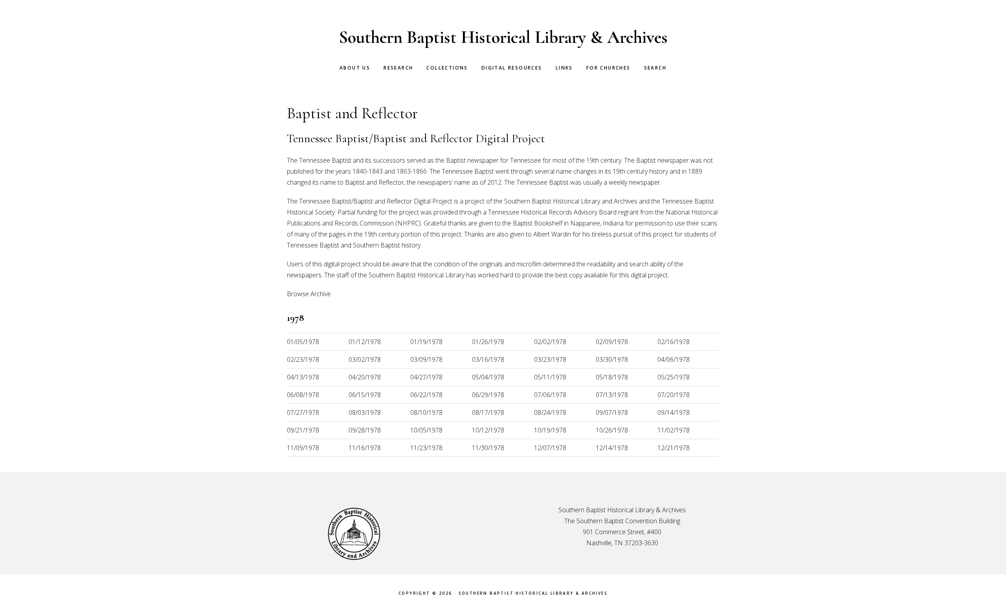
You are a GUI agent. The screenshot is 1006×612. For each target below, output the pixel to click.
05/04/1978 (488, 377)
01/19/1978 (426, 341)
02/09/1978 (612, 341)
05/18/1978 (612, 377)
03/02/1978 (365, 359)
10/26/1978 (612, 430)
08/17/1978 (488, 412)
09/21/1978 (303, 430)
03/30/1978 (612, 359)
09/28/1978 (365, 430)
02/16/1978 (673, 341)
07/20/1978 (673, 394)
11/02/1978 (673, 430)
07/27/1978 (303, 412)
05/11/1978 (550, 377)
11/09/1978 (303, 447)
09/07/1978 (612, 412)
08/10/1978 (426, 412)
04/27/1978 (426, 377)
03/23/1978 (550, 359)
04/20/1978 (365, 377)
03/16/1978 (488, 359)
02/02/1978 (550, 341)
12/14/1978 (612, 447)
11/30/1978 (488, 447)
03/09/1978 (426, 359)
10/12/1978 (488, 430)
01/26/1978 (488, 341)
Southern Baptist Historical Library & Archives (503, 37)
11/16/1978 (365, 447)
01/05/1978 (303, 341)
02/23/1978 (303, 359)
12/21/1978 (673, 447)
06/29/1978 (488, 394)
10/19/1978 (550, 430)
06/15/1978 (365, 394)
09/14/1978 (673, 412)
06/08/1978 (303, 394)
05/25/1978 (673, 377)
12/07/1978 (550, 447)
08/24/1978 (550, 412)
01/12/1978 (365, 341)
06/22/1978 (426, 394)
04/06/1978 (673, 359)
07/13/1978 (612, 394)
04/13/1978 (303, 377)
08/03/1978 (365, 412)
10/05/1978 (426, 430)
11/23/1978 (426, 447)
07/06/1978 (550, 394)
